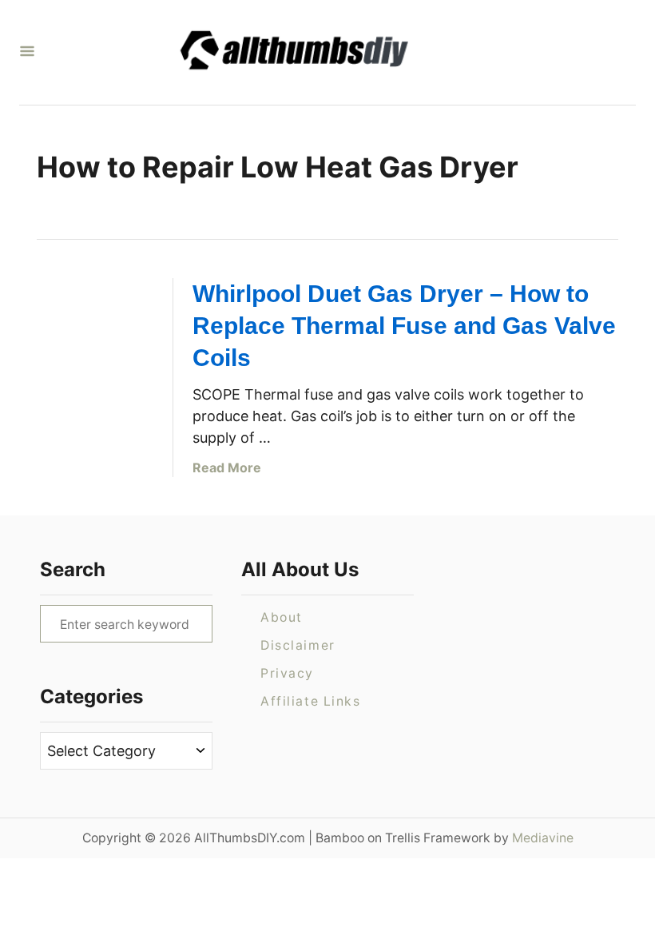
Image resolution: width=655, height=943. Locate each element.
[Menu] (27, 52)
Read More (227, 467)
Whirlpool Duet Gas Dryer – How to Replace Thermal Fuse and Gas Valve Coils (404, 326)
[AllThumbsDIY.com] (321, 52)
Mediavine (543, 838)
